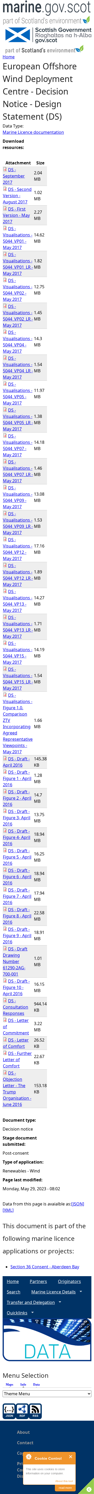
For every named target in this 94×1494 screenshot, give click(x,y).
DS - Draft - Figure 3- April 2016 (16, 818)
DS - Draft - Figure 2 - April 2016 (17, 798)
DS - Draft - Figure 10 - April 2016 (16, 987)
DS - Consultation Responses (15, 1007)
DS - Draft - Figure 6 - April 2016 (17, 876)
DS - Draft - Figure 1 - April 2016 (17, 778)
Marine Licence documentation (33, 132)
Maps (9, 1384)
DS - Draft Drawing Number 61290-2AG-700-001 (15, 961)
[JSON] (77, 1204)
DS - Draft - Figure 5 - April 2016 (17, 857)
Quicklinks (15, 1313)
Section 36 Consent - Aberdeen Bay (44, 1267)
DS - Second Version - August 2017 (17, 195)
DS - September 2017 (14, 176)
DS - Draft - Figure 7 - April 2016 (17, 896)
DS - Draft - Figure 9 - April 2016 (17, 935)
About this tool (64, 1481)
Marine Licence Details (51, 1292)
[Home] (47, 13)
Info (24, 1384)
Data (36, 1384)
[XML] (8, 1210)
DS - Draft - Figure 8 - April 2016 (17, 916)
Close (71, 1456)
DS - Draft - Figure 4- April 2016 (16, 837)
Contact (25, 1443)
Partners (38, 1281)
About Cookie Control (28, 1456)
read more (65, 1487)
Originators (69, 1281)
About (23, 1432)
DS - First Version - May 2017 (16, 215)
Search (13, 1292)
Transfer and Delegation (29, 1302)
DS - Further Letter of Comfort (17, 1059)
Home (9, 57)
